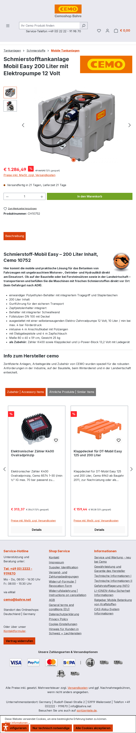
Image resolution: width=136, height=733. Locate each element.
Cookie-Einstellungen (63, 624)
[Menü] (8, 25)
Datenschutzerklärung (64, 614)
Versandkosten (78, 688)
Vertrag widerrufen (19, 641)
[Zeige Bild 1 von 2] (73, 159)
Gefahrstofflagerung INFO (111, 586)
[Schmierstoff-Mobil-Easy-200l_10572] (76, 125)
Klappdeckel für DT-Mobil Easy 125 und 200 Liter (98, 453)
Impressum (56, 562)
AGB (52, 600)
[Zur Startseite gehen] (68, 11)
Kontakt (54, 557)
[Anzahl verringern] (7, 196)
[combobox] (49, 25)
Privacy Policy (58, 619)
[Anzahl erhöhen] (42, 196)
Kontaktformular (15, 631)
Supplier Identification (63, 567)
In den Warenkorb (89, 196)
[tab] (15, 236)
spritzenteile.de (87, 710)
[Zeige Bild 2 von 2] (79, 159)
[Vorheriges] (23, 125)
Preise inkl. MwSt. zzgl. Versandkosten (29, 175)
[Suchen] (83, 25)
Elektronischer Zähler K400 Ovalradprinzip (32, 453)
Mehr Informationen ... (17, 722)
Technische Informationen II (113, 581)
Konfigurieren (17, 728)
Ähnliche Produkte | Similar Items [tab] (71, 392)
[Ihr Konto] (107, 30)
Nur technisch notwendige (51, 728)
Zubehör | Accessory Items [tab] (25, 392)
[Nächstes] (129, 125)
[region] (68, 125)
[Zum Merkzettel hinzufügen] (56, 440)
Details (37, 529)
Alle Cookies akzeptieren (93, 728)
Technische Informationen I (112, 576)
